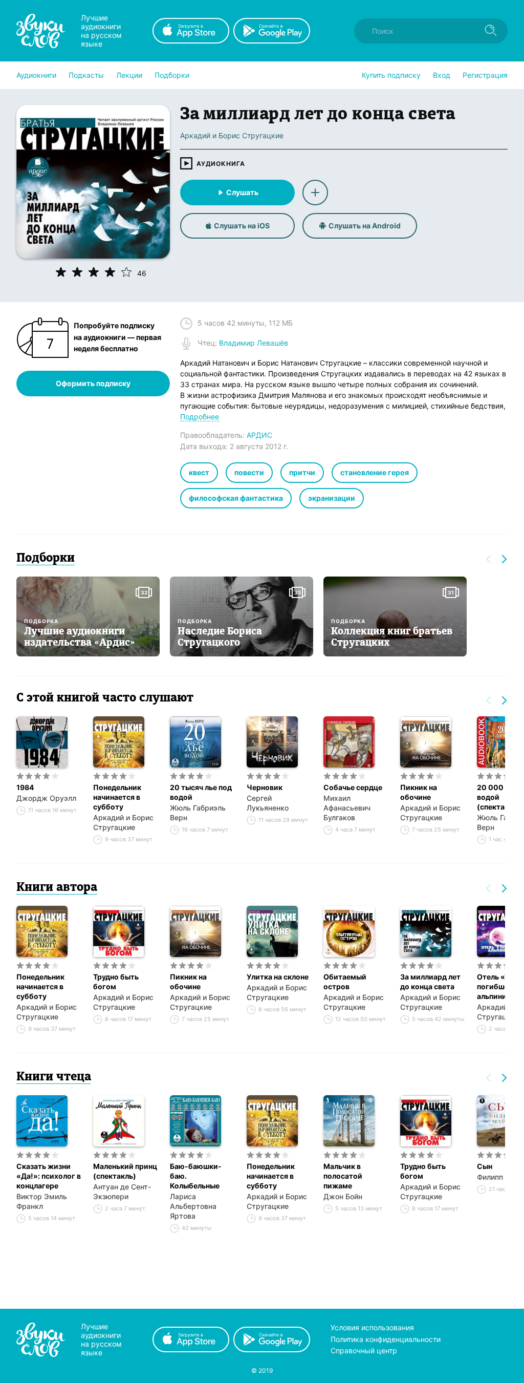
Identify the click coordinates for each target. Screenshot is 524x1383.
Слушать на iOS (242, 225)
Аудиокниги (36, 75)
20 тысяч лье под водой (201, 792)
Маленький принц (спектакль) (125, 1171)
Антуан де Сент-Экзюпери (122, 1191)
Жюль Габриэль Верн (198, 812)
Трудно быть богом (116, 981)
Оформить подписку (93, 383)
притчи (302, 472)
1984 (25, 787)
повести (249, 472)
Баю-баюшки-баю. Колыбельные (196, 1176)
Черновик (264, 787)
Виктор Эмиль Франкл (41, 1201)
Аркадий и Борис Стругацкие (123, 822)
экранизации (331, 498)
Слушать (242, 192)
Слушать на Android (365, 225)
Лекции (129, 75)
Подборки (172, 75)
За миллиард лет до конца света (430, 981)
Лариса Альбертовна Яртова (193, 1206)
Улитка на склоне (278, 976)
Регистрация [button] (485, 75)
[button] (36, 75)
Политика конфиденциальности (386, 1339)
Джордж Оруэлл (46, 798)
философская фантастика (236, 498)
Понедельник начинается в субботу (117, 797)
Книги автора (56, 888)
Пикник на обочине (418, 792)
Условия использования (372, 1327)
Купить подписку (391, 75)
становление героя (374, 472)
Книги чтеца (53, 1077)
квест (199, 472)
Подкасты (86, 75)
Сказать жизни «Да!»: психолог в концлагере (48, 1176)
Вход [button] (441, 75)
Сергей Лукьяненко (268, 803)
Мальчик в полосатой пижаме (342, 1176)
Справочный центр (364, 1350)
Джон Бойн (342, 1196)
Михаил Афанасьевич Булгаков (346, 808)
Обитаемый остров (344, 981)
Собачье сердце (352, 787)
